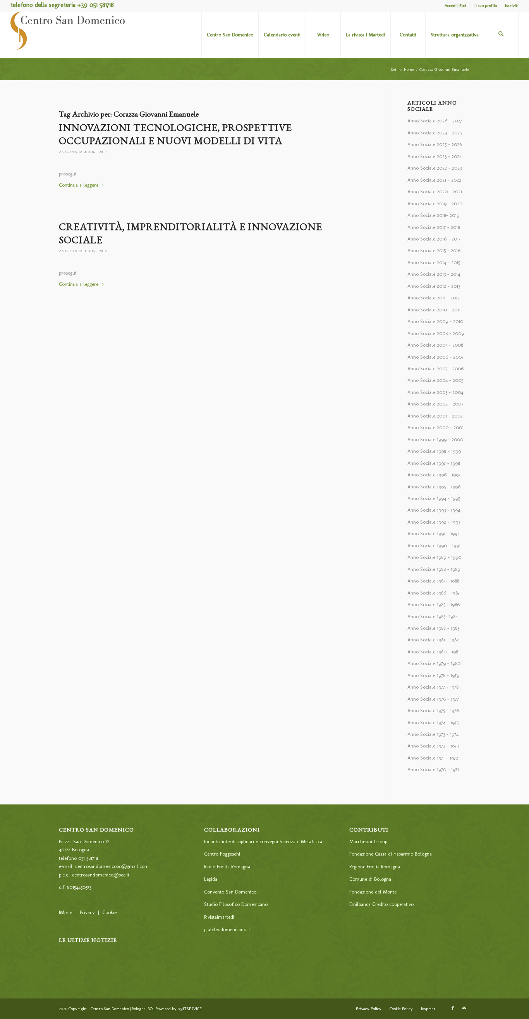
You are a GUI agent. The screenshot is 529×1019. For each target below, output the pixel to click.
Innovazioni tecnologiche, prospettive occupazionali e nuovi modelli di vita (175, 134)
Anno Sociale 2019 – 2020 (434, 203)
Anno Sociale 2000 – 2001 (435, 427)
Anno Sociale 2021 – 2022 (434, 180)
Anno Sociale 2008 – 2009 (435, 333)
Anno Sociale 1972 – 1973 (433, 746)
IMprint (66, 912)
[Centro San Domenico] (68, 35)
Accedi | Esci (455, 5)
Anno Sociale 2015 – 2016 (83, 250)
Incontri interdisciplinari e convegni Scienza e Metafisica (263, 841)
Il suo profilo (485, 5)
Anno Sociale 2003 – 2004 (435, 392)
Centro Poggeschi (222, 854)
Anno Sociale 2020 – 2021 (434, 191)
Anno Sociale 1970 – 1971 (433, 769)
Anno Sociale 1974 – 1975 (433, 722)
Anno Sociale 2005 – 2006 (435, 368)
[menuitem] (456, 6)
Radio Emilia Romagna (227, 867)
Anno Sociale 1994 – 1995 (433, 498)
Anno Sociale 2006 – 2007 (435, 357)
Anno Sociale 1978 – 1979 (433, 675)
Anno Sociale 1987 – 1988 (433, 581)
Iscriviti (512, 5)
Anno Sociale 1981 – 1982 (433, 640)
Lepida (210, 879)
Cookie (109, 912)
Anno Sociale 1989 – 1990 (434, 557)
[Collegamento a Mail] (464, 1008)
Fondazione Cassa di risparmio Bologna (390, 854)
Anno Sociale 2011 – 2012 (433, 298)
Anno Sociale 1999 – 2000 (435, 439)
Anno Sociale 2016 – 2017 (83, 151)
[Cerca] (501, 35)
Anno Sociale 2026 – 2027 (434, 121)
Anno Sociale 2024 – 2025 (434, 133)
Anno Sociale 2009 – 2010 (435, 321)
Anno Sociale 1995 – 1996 (433, 487)
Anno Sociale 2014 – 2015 (433, 262)
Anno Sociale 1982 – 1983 (433, 628)
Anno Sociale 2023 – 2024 (434, 156)
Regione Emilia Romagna (374, 867)
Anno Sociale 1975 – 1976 (433, 710)
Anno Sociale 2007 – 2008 (435, 345)
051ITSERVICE (190, 1008)
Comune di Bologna (370, 879)
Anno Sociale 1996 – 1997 (433, 475)
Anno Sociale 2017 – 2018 (433, 227)
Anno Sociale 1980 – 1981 (433, 652)
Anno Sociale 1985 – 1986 (433, 604)
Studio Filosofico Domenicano (236, 904)
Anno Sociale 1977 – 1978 (433, 687)
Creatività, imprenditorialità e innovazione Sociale (190, 233)
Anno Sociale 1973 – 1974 (433, 734)
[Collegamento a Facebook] (453, 1008)
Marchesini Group (368, 841)
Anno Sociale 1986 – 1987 (433, 593)
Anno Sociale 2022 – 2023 (434, 168)
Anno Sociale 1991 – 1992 (433, 533)
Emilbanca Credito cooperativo (381, 904)
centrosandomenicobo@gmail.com (112, 866)
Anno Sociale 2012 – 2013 (433, 286)
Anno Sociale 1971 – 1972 (432, 758)
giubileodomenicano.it (227, 929)
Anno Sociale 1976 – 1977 (433, 699)
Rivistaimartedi (219, 917)
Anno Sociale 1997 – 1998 (433, 463)
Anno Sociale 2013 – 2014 (433, 274)
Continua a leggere (78, 185)
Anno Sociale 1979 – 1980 (433, 663)
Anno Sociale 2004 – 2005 (435, 380)
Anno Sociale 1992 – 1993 (433, 522)
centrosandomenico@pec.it (100, 875)
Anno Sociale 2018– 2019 (433, 215)
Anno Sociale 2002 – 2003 (435, 404)
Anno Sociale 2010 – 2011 (433, 310)
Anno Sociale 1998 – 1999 (434, 451)
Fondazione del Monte (373, 892)
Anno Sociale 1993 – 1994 (433, 510)
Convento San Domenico (230, 892)
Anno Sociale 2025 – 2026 (434, 144)
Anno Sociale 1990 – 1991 (433, 545)
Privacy (87, 912)
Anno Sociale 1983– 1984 (432, 616)
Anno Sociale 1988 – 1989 (433, 569)
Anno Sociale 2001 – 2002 (435, 416)
